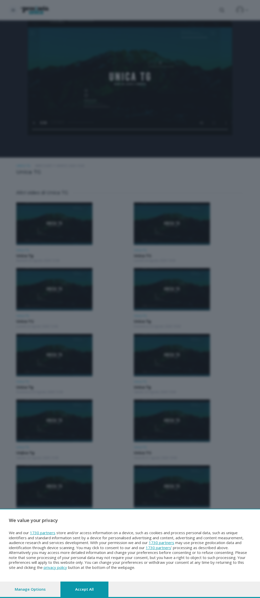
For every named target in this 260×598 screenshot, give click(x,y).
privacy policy (55, 567)
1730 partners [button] (42, 532)
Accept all (84, 589)
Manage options (30, 589)
